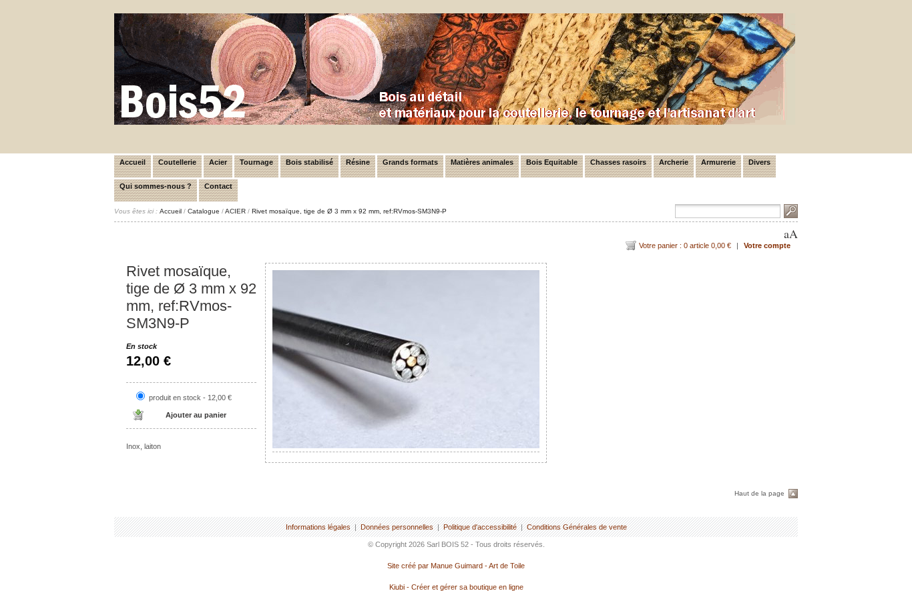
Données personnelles (397, 527)
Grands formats (410, 162)
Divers (759, 162)
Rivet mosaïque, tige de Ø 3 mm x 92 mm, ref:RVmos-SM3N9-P (349, 211)
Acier (218, 162)
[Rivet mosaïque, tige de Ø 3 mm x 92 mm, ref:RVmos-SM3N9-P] (405, 359)
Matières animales (482, 162)
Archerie (673, 162)
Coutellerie (177, 162)
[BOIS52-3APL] (454, 122)
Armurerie (718, 162)
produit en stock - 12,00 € (190, 398)
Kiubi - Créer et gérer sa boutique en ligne (456, 587)
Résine (358, 162)
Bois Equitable (552, 162)
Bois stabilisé (309, 162)
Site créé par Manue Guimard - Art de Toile (456, 566)
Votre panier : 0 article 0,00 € (685, 245)
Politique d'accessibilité (480, 527)
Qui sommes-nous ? (156, 186)
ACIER (235, 211)
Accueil (133, 162)
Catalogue (204, 211)
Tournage (256, 162)
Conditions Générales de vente (577, 527)
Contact (218, 186)
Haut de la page (759, 493)
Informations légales (318, 527)
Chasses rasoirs (618, 162)
